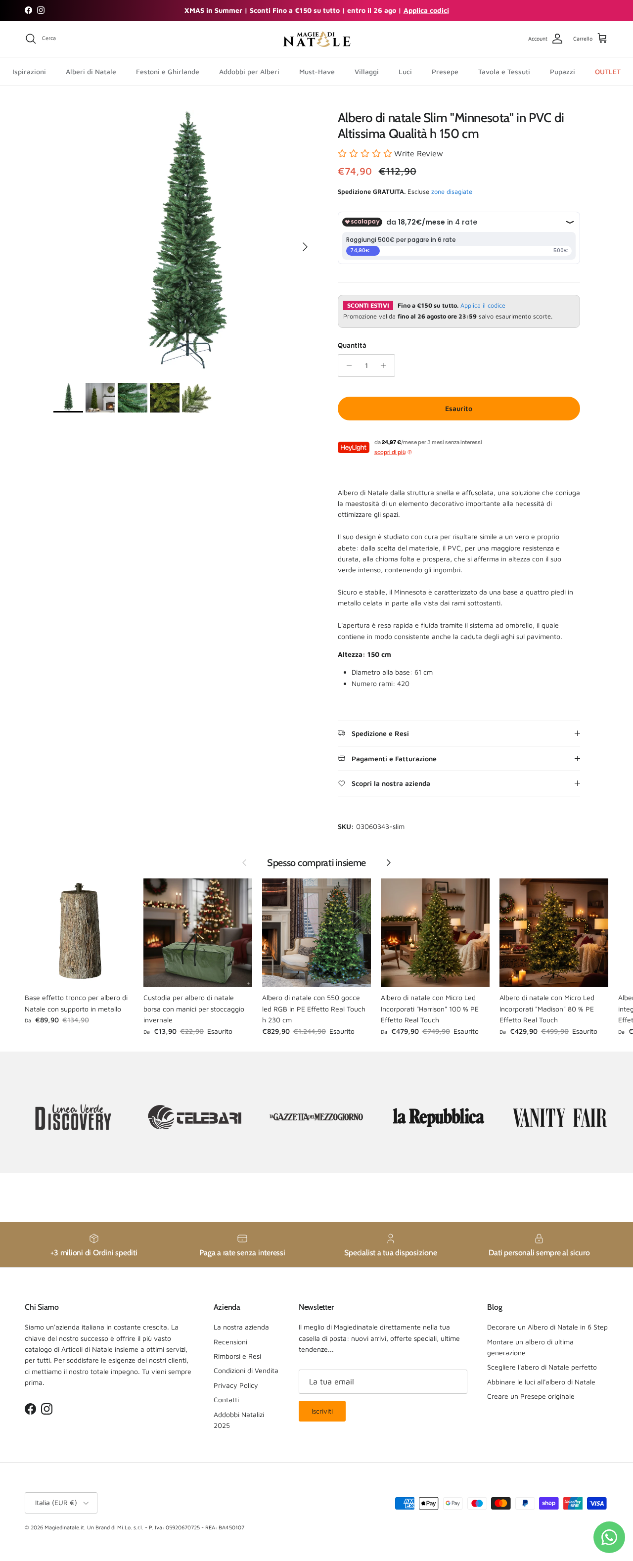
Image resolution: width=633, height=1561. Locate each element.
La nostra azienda (241, 1327)
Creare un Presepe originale (531, 1396)
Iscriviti (322, 1411)
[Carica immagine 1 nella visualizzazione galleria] (184, 241)
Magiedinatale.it (64, 1527)
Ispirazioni (29, 71)
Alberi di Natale (91, 71)
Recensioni (230, 1341)
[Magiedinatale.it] (316, 39)
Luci (405, 71)
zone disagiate (451, 191)
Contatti (226, 1399)
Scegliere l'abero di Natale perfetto (542, 1367)
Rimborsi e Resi (237, 1356)
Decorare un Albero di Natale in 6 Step (547, 1327)
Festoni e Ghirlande (167, 71)
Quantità (352, 345)
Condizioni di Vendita (246, 1370)
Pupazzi (562, 71)
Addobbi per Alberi (249, 71)
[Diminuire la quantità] (347, 365)
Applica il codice (482, 305)
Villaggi (367, 71)
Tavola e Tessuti (504, 71)
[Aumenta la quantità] (386, 365)
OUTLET (608, 71)
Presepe (445, 71)
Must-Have (317, 71)
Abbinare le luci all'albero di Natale (541, 1381)
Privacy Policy (236, 1385)
